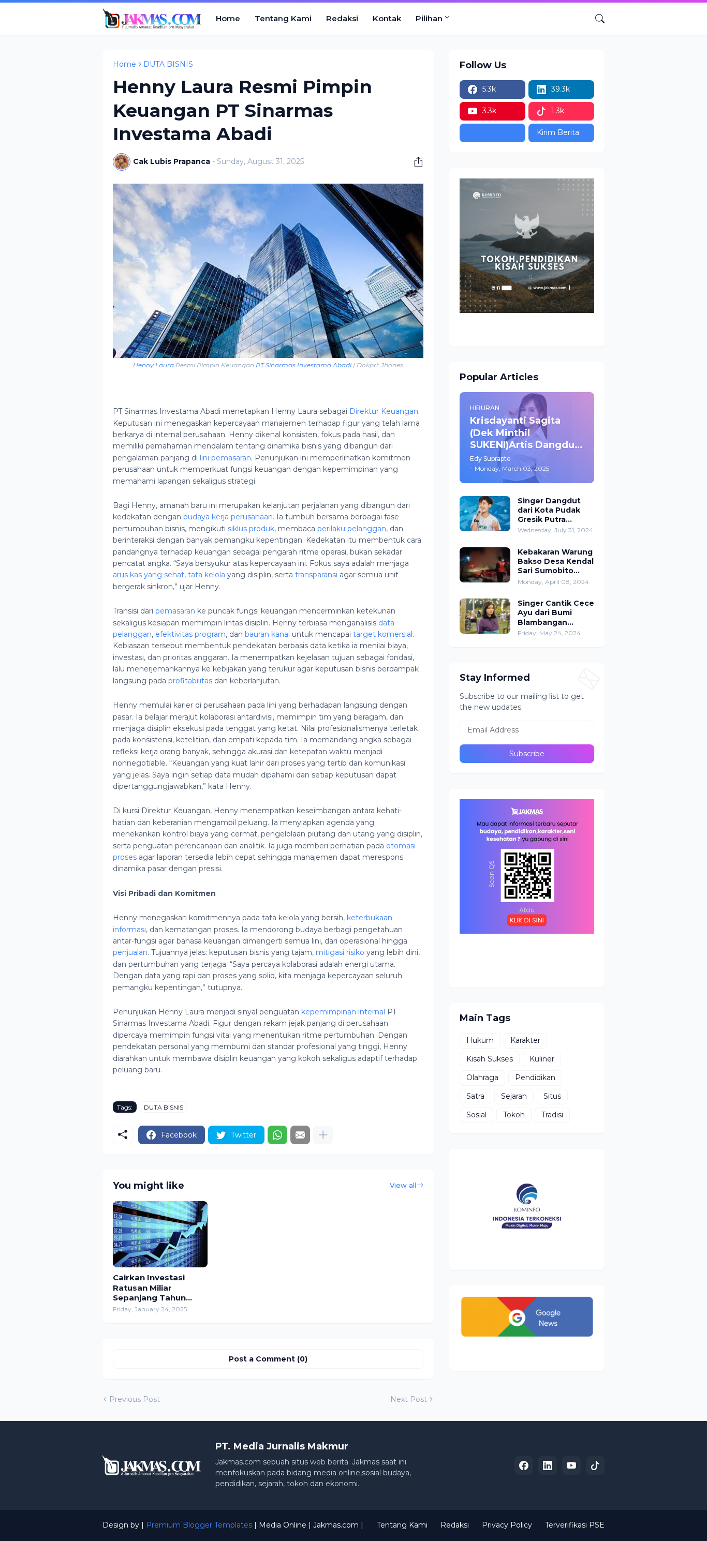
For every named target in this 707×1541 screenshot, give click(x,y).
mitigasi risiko (340, 952)
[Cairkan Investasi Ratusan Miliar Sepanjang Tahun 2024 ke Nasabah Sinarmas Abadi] (160, 1234)
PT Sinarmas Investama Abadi (303, 365)
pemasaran (175, 611)
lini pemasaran (225, 457)
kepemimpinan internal (343, 1011)
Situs (552, 1096)
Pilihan (429, 18)
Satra (475, 1096)
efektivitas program (190, 634)
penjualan (130, 952)
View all (403, 1185)
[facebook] (523, 1465)
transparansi (316, 574)
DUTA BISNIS (168, 64)
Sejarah (514, 1096)
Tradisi (552, 1114)
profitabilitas (190, 680)
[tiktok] (595, 1465)
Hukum (480, 1040)
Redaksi (342, 18)
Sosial (476, 1114)
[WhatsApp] (277, 1135)
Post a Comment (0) (268, 1359)
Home (228, 18)
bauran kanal (267, 634)
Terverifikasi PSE (575, 1525)
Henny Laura (153, 365)
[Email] (300, 1135)
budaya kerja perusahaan (228, 516)
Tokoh (514, 1114)
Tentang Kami (283, 18)
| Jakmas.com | (335, 1525)
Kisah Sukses (489, 1059)
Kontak (387, 18)
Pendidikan (535, 1077)
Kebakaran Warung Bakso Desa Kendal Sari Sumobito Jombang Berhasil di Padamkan (556, 561)
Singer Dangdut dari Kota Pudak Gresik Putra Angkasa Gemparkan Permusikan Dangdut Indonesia (556, 510)
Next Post (408, 1399)
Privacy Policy (507, 1525)
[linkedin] (547, 1465)
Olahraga (482, 1077)
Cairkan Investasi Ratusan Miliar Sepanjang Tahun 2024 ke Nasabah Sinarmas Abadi (149, 1288)
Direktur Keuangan (383, 411)
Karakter (525, 1040)
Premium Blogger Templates (199, 1525)
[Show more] (323, 1135)
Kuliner (541, 1059)
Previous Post (134, 1399)
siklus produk (251, 528)
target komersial (383, 634)
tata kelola (206, 574)
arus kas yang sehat (148, 574)
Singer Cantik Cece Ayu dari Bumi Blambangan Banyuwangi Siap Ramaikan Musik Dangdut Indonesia (556, 613)
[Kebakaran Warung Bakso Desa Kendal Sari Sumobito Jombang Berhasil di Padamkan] (485, 564)
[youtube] (571, 1465)
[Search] (596, 18)
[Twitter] (492, 133)
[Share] (414, 162)
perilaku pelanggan (351, 528)
